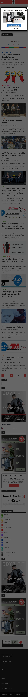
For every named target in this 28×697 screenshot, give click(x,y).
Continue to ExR (14, 28)
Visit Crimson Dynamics (14, 25)
